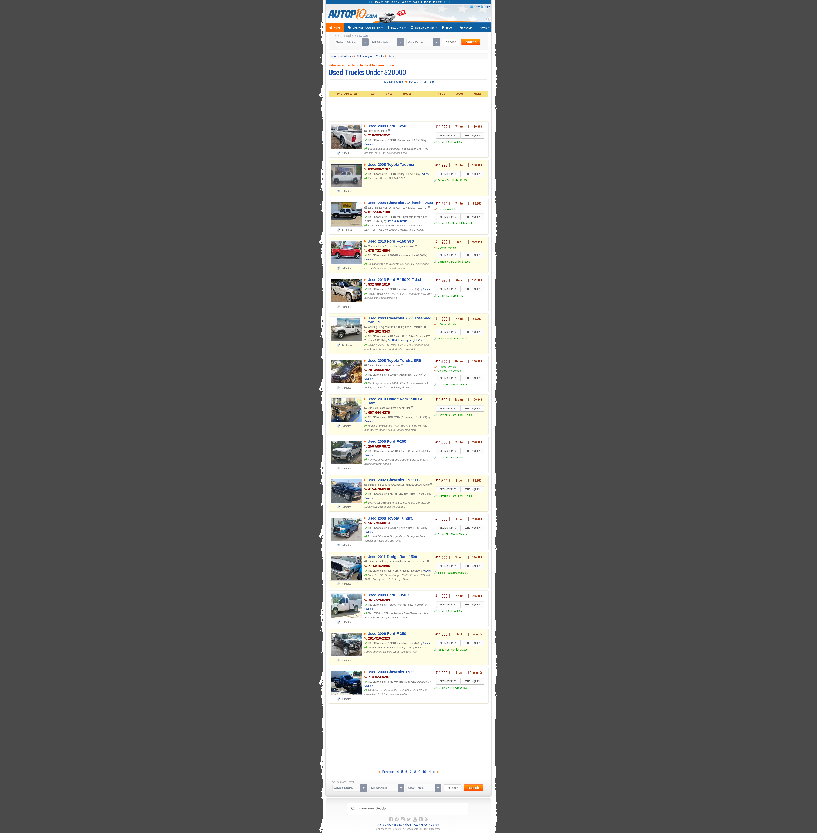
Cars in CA (443, 688)
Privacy (424, 824)
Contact (435, 824)
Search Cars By (424, 27)
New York (443, 414)
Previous (387, 772)
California (443, 496)
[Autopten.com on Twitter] (409, 819)
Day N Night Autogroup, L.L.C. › (405, 340)
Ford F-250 (457, 142)
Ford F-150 (457, 295)
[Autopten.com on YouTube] (415, 819)
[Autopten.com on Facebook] (391, 819)
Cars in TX (443, 142)
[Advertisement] (409, 108)
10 (424, 772)
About (408, 824)
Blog (449, 27)
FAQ (416, 824)
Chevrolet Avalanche (462, 223)
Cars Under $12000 (457, 180)
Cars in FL (443, 384)
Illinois (441, 572)
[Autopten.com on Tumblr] (421, 819)
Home (337, 27)
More (483, 27)
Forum (468, 27)
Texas (441, 180)
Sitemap (398, 824)
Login (487, 6)
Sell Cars (397, 27)
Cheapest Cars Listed (366, 27)
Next (432, 772)
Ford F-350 (457, 611)
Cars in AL (443, 457)
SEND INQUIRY (472, 135)
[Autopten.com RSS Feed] (426, 819)
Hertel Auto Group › (398, 221)
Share (476, 6)
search (471, 42)
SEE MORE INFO (448, 135)
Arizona (442, 338)
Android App (384, 824)
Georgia (442, 261)
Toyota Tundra (459, 384)
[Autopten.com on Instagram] (403, 819)
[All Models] (387, 42)
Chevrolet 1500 (460, 688)
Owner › (368, 144)
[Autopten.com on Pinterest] (397, 819)
